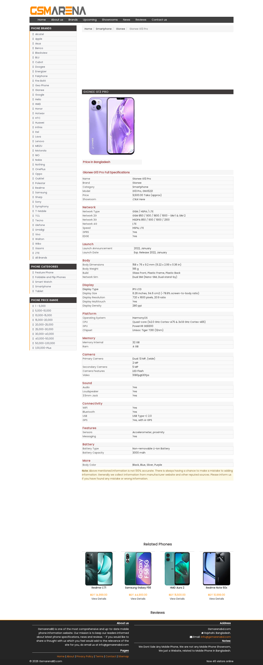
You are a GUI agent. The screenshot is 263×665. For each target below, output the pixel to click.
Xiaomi (39, 248)
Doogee (40, 67)
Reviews (141, 19)
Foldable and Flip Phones (50, 277)
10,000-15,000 (43, 315)
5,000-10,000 (43, 310)
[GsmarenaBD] (58, 10)
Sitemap (123, 656)
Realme (40, 188)
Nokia (38, 160)
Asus (38, 43)
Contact (111, 656)
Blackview (41, 53)
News (126, 19)
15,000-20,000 (44, 320)
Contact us (159, 19)
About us (57, 19)
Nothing (40, 164)
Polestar (40, 183)
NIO (37, 155)
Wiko (38, 243)
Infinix (38, 127)
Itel (37, 132)
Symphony (42, 206)
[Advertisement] (158, 61)
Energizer (41, 71)
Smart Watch (43, 282)
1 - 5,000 (40, 306)
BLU (37, 57)
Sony (38, 202)
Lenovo (39, 141)
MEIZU (38, 146)
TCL (37, 216)
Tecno (39, 220)
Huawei (39, 122)
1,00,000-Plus (43, 348)
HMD (38, 104)
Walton (39, 239)
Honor (39, 108)
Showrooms (110, 19)
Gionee (39, 90)
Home (42, 19)
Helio (38, 99)
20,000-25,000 (44, 324)
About (70, 656)
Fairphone (41, 76)
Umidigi (39, 230)
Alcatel (39, 34)
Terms (99, 656)
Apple (38, 39)
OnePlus (40, 169)
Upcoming (90, 19)
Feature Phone (44, 272)
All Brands (41, 257)
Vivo (37, 234)
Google (39, 95)
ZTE (37, 253)
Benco (39, 48)
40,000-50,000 (44, 338)
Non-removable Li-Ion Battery (151, 448)
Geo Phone (42, 85)
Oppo (38, 174)
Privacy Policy (84, 656)
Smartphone (43, 286)
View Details (98, 599)
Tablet (39, 291)
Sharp (38, 197)
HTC (37, 118)
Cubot (39, 62)
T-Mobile (40, 211)
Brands (73, 19)
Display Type (90, 289)
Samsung (41, 192)
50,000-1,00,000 (45, 343)
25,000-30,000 (44, 329)
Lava (38, 136)
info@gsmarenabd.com (216, 637)
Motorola (40, 150)
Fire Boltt (40, 81)
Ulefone (40, 225)
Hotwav (40, 113)
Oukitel (39, 178)
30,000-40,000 (44, 334)
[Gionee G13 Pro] (112, 126)
